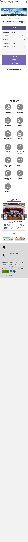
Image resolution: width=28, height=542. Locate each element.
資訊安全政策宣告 (13, 262)
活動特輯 (14, 200)
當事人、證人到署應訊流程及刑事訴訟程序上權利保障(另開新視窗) (16, 18)
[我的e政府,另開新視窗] (11, 271)
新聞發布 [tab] (14, 27)
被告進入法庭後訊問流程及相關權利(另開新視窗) (18, 18)
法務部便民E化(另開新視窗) (4, 18)
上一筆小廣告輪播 (2, 239)
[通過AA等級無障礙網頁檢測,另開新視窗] (5, 271)
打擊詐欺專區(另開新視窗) (7, 18)
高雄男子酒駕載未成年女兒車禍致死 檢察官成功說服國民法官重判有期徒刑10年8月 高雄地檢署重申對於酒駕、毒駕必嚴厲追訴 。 (10, 36)
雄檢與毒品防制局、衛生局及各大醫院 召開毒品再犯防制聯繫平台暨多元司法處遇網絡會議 (10, 32)
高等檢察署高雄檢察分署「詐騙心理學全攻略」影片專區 (12, 21)
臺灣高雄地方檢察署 (14, 69)
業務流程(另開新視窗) (14, 18)
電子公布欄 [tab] (14, 56)
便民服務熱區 (14, 101)
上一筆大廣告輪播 (2, 13)
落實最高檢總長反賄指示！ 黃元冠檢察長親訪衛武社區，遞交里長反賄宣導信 (10, 43)
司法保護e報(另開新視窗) (23, 18)
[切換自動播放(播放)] (24, 9)
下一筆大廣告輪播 (25, 13)
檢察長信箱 (4, 264)
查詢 (26, 2)
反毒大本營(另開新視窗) (11, 18)
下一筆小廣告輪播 (25, 239)
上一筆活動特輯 (2, 216)
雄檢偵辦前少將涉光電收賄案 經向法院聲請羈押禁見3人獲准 (10, 46)
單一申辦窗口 (21, 262)
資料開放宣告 (17, 264)
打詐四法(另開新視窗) (9, 18)
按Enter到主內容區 (5, 1)
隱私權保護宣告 (5, 262)
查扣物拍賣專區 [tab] (14, 63)
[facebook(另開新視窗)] (14, 271)
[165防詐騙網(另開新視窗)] (20, 239)
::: (1, 6)
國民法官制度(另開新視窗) (20, 18)
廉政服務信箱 (11, 264)
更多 (14, 51)
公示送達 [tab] (14, 59)
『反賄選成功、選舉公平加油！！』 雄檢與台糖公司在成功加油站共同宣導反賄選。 (10, 39)
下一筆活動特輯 (25, 216)
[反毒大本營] (8, 239)
